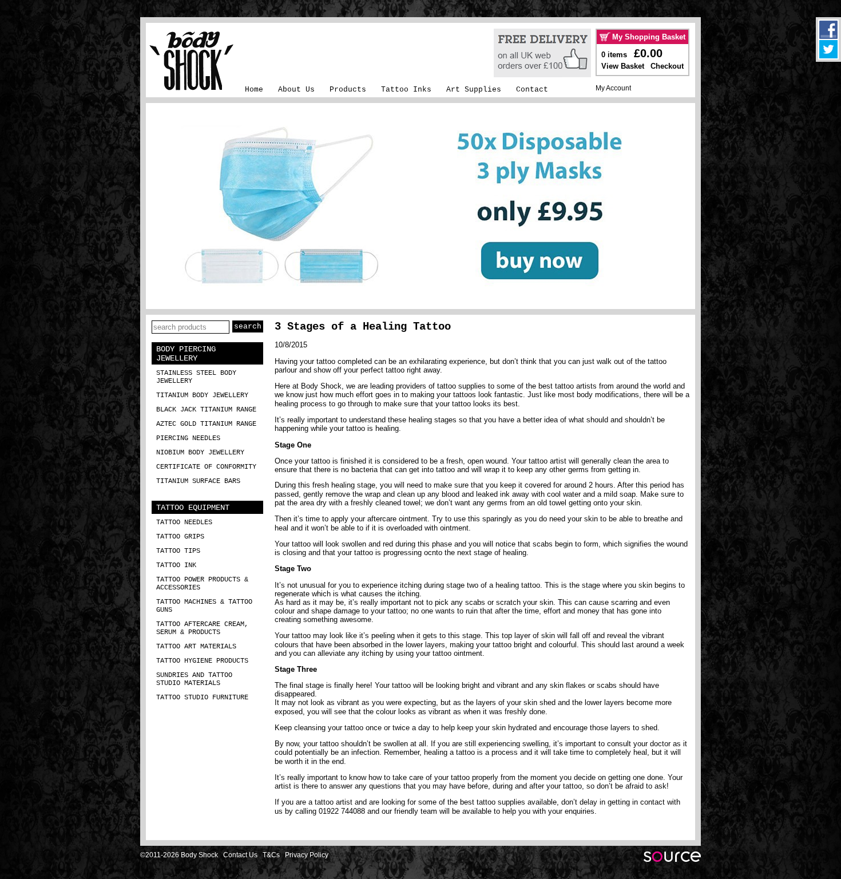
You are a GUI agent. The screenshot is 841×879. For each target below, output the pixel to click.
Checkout (667, 66)
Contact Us (240, 855)
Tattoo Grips (180, 537)
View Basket (622, 66)
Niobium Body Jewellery (200, 453)
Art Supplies (473, 89)
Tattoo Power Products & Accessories (202, 584)
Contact (532, 89)
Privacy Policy (306, 855)
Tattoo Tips (178, 551)
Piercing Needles (188, 438)
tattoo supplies (461, 386)
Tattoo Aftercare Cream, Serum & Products (202, 628)
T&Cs (271, 855)
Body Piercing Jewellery (186, 354)
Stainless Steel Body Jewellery (196, 377)
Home (254, 89)
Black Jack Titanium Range (206, 410)
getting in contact (636, 802)
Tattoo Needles (184, 522)
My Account (613, 88)
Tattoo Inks (406, 89)
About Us (296, 89)
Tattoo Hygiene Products (202, 661)
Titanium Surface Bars (198, 481)
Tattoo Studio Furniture (202, 698)
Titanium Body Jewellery (202, 395)
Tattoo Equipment (192, 507)
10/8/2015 (291, 344)
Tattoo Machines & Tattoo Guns (204, 606)
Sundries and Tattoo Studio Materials (194, 679)
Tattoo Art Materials (196, 647)
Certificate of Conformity (206, 467)
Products (348, 89)
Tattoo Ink (176, 565)
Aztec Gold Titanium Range (206, 424)
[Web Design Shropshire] (672, 859)
